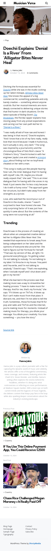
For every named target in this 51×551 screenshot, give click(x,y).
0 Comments (32, 73)
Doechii (7, 89)
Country (8, 441)
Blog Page (7, 526)
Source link (8, 329)
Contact (29, 526)
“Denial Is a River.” (12, 127)
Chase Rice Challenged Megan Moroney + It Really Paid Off (23, 499)
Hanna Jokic (17, 70)
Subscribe (30, 531)
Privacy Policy (31, 529)
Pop (7, 40)
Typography (8, 534)
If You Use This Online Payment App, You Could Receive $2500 (24, 448)
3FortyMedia (35, 543)
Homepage (8, 529)
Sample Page (8, 531)
